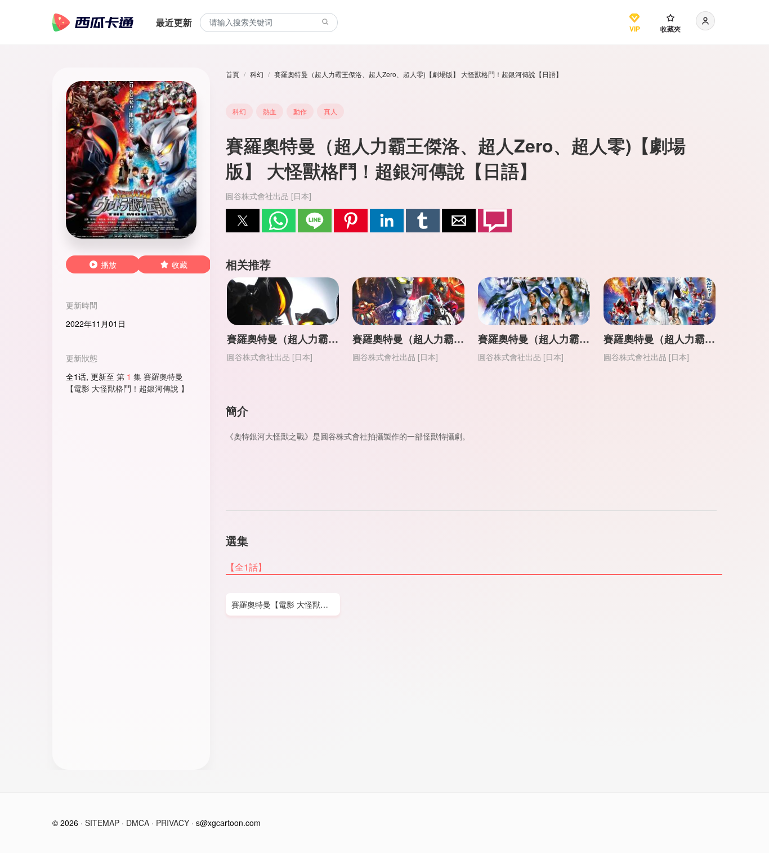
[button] (243, 220)
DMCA (137, 822)
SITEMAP (102, 822)
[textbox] (269, 23)
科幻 (256, 74)
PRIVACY (172, 822)
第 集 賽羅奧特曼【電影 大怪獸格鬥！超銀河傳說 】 (127, 382)
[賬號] (705, 20)
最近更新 (174, 22)
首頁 (232, 74)
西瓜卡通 (92, 23)
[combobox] (269, 23)
